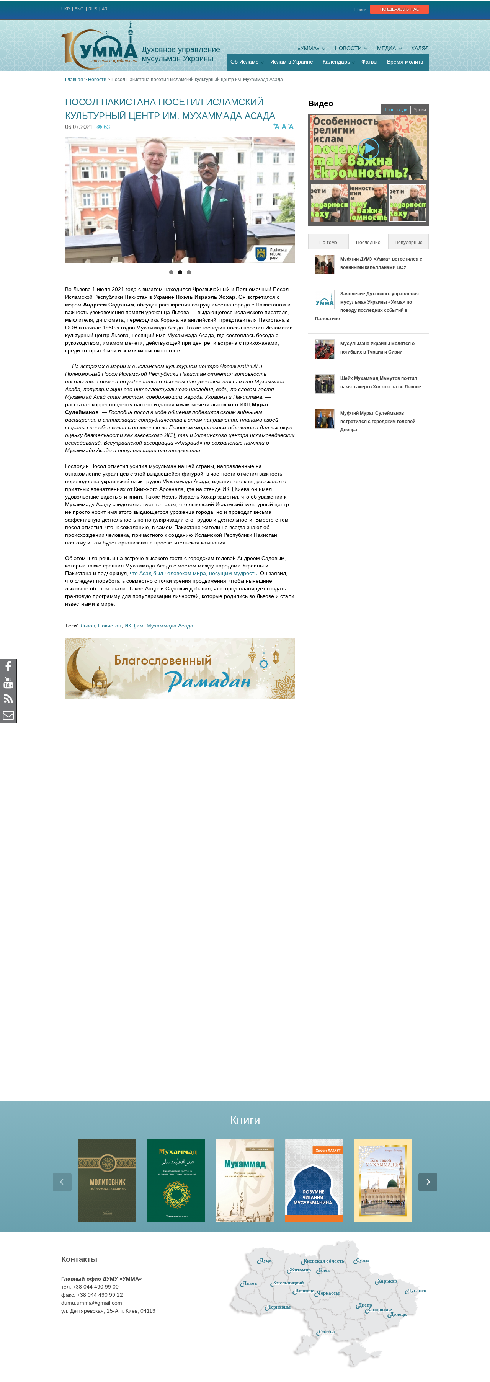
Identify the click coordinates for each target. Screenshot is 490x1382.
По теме (328, 242)
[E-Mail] (8, 715)
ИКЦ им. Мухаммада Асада (158, 626)
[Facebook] (8, 666)
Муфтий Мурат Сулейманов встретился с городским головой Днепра (377, 421)
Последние (371, 242)
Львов (87, 626)
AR (105, 9)
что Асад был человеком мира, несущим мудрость (193, 573)
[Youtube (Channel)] (8, 683)
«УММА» (308, 48)
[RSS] (8, 699)
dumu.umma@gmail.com (91, 1303)
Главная (74, 79)
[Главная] (99, 45)
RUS (92, 9)
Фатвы (369, 62)
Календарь (336, 62)
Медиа (386, 48)
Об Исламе (244, 62)
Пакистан (109, 626)
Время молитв (405, 62)
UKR (65, 9)
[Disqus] (180, 805)
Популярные (409, 242)
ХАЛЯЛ (420, 48)
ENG (79, 9)
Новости (348, 48)
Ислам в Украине (291, 62)
